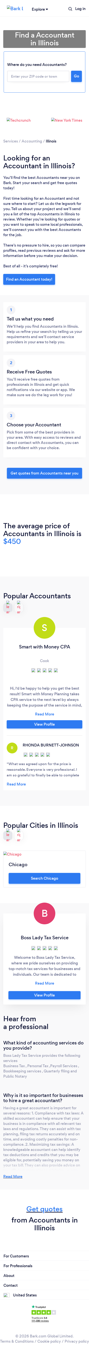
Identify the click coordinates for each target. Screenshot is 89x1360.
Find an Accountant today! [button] (29, 279)
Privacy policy (77, 1341)
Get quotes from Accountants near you (44, 473)
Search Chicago (44, 878)
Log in (80, 8)
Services (10, 141)
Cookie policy (49, 1341)
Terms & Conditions (17, 1341)
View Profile (44, 724)
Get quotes (44, 1209)
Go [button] (76, 76)
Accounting (32, 141)
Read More (12, 1176)
